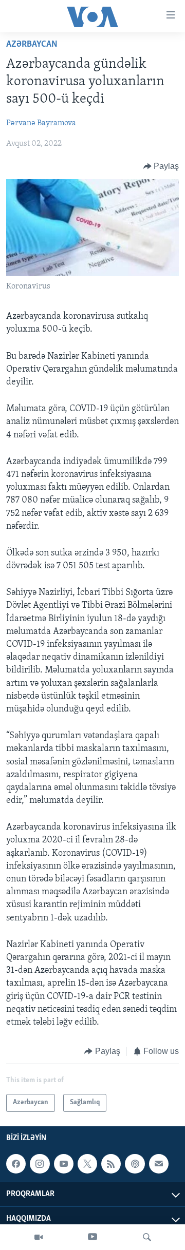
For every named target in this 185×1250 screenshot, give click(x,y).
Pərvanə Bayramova (41, 123)
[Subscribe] (159, 1164)
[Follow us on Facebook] (16, 1164)
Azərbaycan (32, 44)
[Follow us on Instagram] (39, 1164)
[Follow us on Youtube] (63, 1164)
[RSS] (111, 1164)
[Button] (161, 166)
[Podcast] (134, 1164)
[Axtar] (147, 1237)
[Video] (38, 1237)
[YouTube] (92, 1237)
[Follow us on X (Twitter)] (87, 1164)
